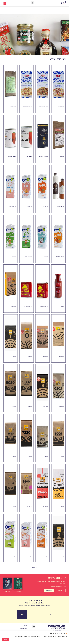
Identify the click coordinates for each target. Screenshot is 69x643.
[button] (32, 2)
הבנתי (5, 639)
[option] (7, 585)
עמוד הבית (61, 59)
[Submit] (22, 614)
